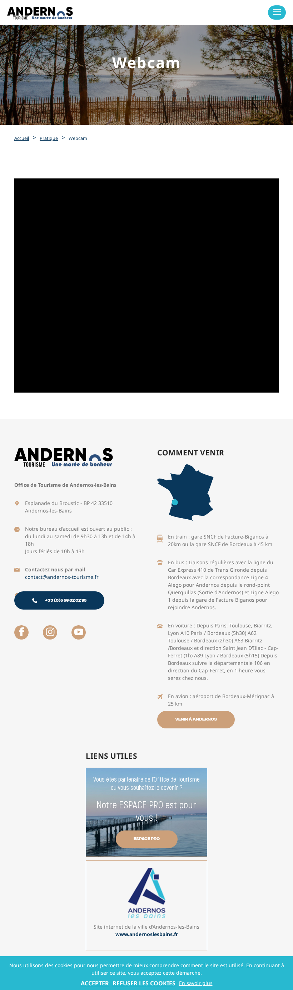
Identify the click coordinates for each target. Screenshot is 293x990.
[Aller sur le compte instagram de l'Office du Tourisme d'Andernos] (50, 632)
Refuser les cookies (144, 983)
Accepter (95, 983)
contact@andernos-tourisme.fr (62, 577)
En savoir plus (196, 983)
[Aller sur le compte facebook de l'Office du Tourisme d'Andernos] (21, 632)
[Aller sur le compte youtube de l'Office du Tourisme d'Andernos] (78, 632)
